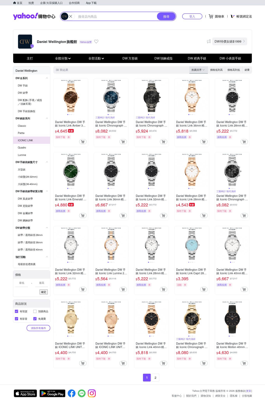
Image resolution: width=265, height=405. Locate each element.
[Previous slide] (56, 96)
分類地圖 (247, 395)
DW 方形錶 (130, 58)
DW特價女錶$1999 (228, 41)
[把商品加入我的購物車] (83, 141)
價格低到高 (216, 70)
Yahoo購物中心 (34, 16)
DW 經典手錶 (197, 58)
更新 (248, 391)
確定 (43, 292)
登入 (192, 16)
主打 (30, 58)
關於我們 (191, 395)
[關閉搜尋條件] (70, 16)
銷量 (247, 70)
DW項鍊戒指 (163, 58)
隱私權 (233, 395)
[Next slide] (85, 96)
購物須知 (206, 395)
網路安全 (220, 395)
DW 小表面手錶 (230, 58)
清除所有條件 (38, 328)
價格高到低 (233, 70)
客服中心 (177, 395)
